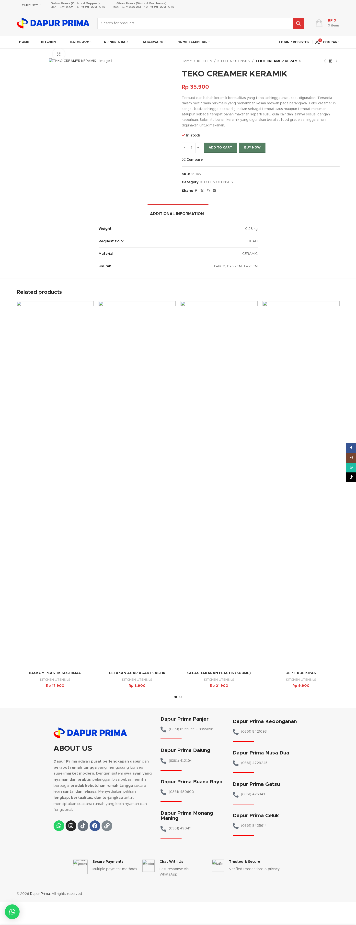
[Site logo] (53, 23)
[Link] (107, 825)
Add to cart (220, 147)
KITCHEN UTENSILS (234, 61)
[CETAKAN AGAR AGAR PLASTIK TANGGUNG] (137, 485)
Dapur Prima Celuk (256, 815)
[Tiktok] (83, 825)
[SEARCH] (298, 23)
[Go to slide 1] (175, 697)
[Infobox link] (105, 867)
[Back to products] (331, 61)
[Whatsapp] (59, 825)
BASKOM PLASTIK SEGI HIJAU (55, 673)
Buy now (252, 147)
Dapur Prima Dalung (185, 750)
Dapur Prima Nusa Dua (261, 752)
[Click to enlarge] (59, 54)
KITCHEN (204, 61)
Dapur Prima (40, 894)
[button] (12, 911)
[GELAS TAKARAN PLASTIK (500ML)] (219, 485)
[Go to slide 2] (180, 697)
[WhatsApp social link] (208, 190)
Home (187, 61)
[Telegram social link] (214, 190)
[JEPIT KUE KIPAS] (301, 485)
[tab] (178, 211)
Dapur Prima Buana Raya (191, 781)
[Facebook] (95, 825)
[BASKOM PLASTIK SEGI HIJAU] (55, 485)
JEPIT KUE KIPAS (301, 673)
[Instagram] (71, 825)
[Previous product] (325, 61)
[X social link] (202, 190)
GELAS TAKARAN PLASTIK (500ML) (219, 673)
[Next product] (337, 61)
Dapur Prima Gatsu (256, 784)
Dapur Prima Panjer (185, 719)
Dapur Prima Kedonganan (265, 721)
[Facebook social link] (196, 190)
